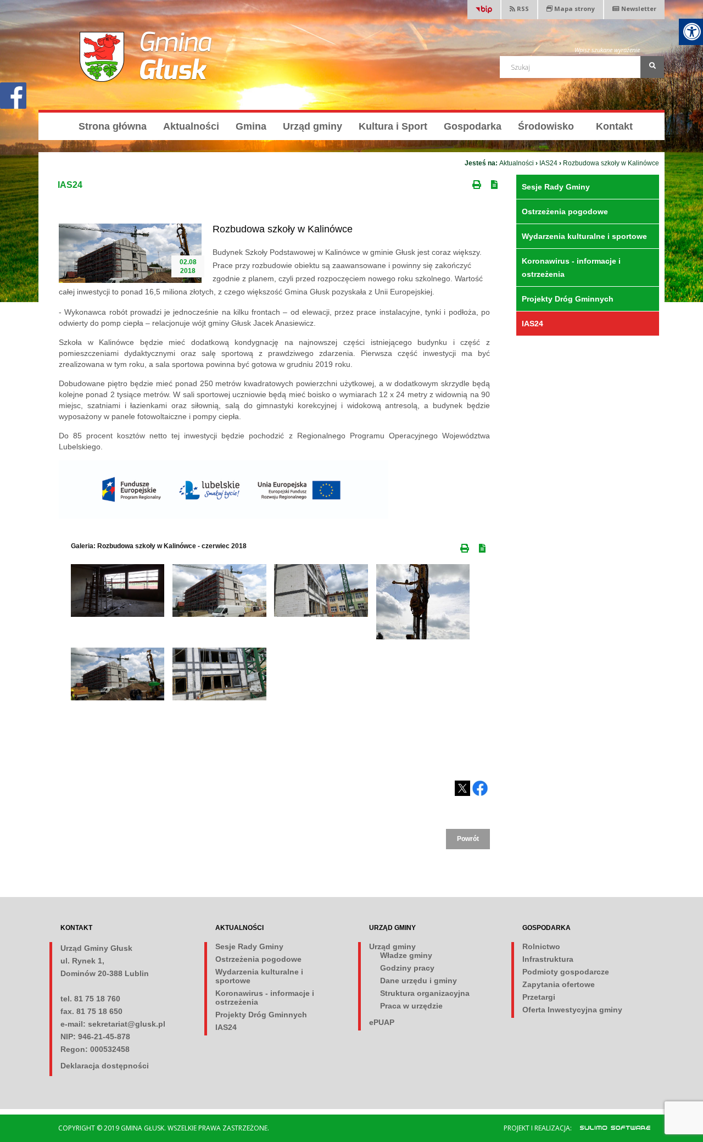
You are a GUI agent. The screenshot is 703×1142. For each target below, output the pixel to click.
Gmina (251, 126)
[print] (477, 182)
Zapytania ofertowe (558, 984)
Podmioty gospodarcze (565, 971)
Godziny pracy (407, 967)
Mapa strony (574, 8)
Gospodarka (472, 126)
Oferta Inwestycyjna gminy (572, 1009)
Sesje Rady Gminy (556, 186)
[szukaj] (652, 67)
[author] (609, 1127)
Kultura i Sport (393, 126)
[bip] (483, 11)
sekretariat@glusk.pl (126, 1024)
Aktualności (191, 126)
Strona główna (113, 126)
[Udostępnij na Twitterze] (462, 788)
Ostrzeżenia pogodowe (565, 211)
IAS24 (548, 163)
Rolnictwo (541, 946)
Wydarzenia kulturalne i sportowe (584, 236)
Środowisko (546, 126)
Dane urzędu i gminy (418, 980)
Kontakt (614, 126)
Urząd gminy (312, 126)
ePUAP (381, 1022)
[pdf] (496, 182)
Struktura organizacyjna (425, 993)
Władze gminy (406, 955)
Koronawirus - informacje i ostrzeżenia (571, 267)
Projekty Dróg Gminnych (567, 298)
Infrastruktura (547, 959)
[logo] (146, 56)
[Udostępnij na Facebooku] (480, 788)
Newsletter (638, 8)
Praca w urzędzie (411, 1005)
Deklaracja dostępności (104, 1065)
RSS (522, 8)
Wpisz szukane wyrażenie (607, 50)
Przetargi (538, 997)
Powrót (468, 839)
